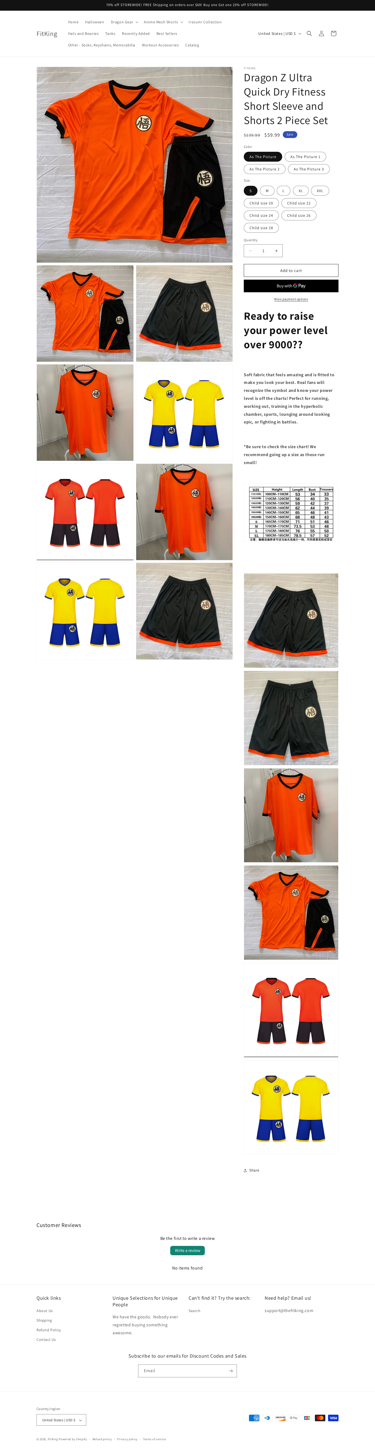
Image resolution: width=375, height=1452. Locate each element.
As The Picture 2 (265, 169)
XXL (320, 190)
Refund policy (102, 1439)
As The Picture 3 (309, 169)
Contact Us (46, 1339)
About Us (45, 1310)
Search (195, 1310)
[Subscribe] (231, 1370)
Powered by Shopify (73, 1439)
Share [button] (254, 1170)
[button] (124, 22)
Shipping (44, 1320)
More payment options (291, 299)
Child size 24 (261, 215)
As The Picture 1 (305, 156)
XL (301, 190)
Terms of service (154, 1439)
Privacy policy (127, 1439)
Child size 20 (261, 203)
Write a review (187, 1250)
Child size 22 (299, 203)
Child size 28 (261, 227)
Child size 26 (299, 215)
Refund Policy (49, 1329)
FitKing (53, 1439)
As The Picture (263, 156)
